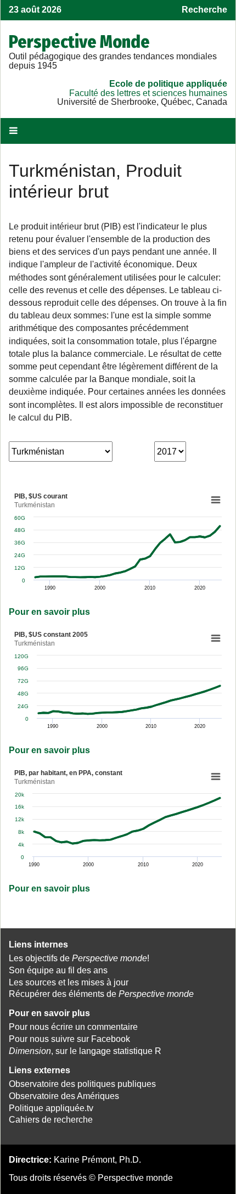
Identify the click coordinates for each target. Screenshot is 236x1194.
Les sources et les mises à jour (68, 982)
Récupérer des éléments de (101, 994)
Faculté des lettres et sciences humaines (148, 93)
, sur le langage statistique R (85, 1051)
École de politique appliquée (168, 83)
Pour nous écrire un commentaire (73, 1027)
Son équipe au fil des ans (58, 970)
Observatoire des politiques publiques (82, 1084)
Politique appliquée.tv (51, 1108)
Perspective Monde (79, 41)
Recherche (204, 9)
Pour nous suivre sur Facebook (69, 1039)
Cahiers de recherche (51, 1119)
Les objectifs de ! (79, 958)
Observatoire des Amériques (64, 1096)
